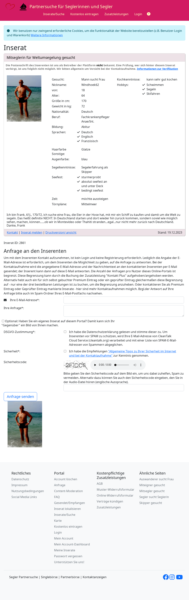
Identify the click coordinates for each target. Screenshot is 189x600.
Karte (58, 521)
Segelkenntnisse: (63, 167)
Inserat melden (31, 232)
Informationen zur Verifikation (157, 69)
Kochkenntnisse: (128, 79)
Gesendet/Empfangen (69, 503)
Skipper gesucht (150, 503)
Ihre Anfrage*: (14, 308)
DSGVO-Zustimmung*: (19, 332)
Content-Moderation (68, 491)
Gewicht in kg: (62, 106)
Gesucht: (58, 79)
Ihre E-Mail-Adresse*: (24, 300)
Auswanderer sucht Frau (156, 479)
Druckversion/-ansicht (60, 232)
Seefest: (57, 177)
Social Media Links (24, 497)
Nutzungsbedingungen (27, 491)
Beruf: (56, 117)
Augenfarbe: (60, 159)
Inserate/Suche (53, 14)
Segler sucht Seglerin (154, 497)
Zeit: (55, 199)
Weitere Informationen (47, 35)
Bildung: (57, 127)
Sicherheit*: (12, 351)
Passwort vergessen (68, 556)
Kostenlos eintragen (84, 14)
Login (138, 14)
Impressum (19, 485)
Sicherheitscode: (15, 362)
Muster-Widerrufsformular (115, 489)
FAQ (57, 497)
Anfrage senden (20, 396)
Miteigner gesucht (152, 485)
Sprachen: (59, 132)
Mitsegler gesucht (152, 491)
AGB (100, 484)
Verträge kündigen (110, 501)
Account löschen (65, 479)
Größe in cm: (61, 101)
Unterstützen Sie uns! (69, 562)
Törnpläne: (59, 204)
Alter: (55, 95)
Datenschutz (20, 479)
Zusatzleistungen (116, 14)
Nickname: (59, 85)
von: (55, 90)
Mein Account (63, 538)
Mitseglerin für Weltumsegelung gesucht (41, 57)
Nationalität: (60, 112)
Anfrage (59, 485)
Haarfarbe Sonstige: (59, 151)
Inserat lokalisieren (67, 509)
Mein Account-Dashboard (72, 544)
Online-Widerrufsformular (115, 495)
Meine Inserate (64, 550)
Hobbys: (122, 85)
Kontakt (12, 232)
